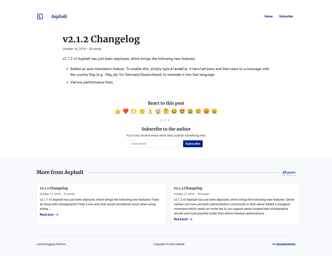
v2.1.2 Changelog (101, 39)
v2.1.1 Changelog (54, 188)
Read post (47, 214)
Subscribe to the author (166, 129)
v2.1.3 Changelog (188, 188)
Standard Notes (285, 244)
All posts (288, 172)
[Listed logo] (40, 16)
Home (269, 16)
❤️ (126, 111)
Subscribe (286, 16)
